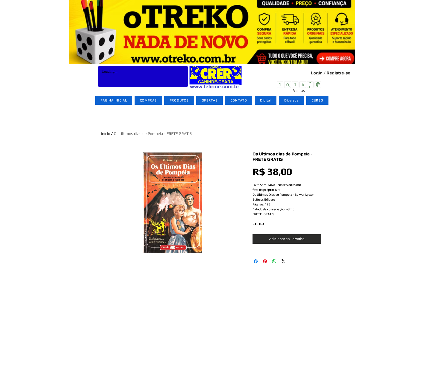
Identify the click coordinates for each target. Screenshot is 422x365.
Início (105, 133)
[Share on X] (283, 261)
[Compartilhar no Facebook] (256, 261)
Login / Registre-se (330, 72)
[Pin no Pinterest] (265, 261)
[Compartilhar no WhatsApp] (274, 261)
